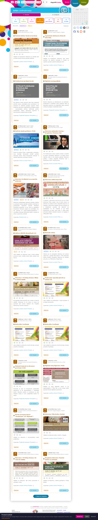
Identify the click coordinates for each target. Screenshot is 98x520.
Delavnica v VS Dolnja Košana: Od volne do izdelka (25, 458)
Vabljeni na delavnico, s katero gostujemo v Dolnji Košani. (56, 481)
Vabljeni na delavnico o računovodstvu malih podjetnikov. (26, 438)
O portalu (64, 510)
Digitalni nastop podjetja (52, 81)
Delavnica (16, 66)
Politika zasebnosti (60, 512)
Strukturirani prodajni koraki (24, 81)
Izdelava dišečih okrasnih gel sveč (25, 233)
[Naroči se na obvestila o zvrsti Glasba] (18, 19)
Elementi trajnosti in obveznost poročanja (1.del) (25, 367)
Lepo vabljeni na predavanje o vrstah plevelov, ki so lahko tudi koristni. (56, 301)
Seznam (27, 14)
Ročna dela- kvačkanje (22, 324)
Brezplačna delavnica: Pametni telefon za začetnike (54, 458)
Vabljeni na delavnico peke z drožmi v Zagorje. (54, 435)
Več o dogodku (33, 66)
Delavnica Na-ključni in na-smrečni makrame (26, 180)
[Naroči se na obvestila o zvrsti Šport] (61, 19)
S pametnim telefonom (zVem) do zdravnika (55, 36)
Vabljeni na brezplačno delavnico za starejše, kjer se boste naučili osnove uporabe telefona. (26, 57)
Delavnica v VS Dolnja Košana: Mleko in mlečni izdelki (26, 278)
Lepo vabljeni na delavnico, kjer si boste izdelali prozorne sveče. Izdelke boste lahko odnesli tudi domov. (26, 256)
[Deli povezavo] (22, 54)
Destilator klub (22, 217)
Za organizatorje (59, 510)
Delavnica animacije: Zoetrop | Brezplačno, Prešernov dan (54, 132)
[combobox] (29, 2)
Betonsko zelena (50, 232)
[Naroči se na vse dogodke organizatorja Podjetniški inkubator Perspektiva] (37, 116)
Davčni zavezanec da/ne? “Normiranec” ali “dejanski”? (24, 415)
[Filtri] (43, 2)
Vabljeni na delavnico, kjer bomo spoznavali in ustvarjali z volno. (26, 481)
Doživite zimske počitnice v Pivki (25, 131)
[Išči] (39, 2)
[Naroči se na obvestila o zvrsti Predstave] (26, 19)
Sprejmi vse (79, 516)
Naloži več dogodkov (41, 496)
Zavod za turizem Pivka (25, 160)
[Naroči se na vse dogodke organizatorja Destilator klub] (28, 217)
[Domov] (12, 2)
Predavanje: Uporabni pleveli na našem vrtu (55, 278)
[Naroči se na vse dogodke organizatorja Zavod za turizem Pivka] (32, 161)
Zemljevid (56, 14)
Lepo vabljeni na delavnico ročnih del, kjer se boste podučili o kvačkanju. (26, 346)
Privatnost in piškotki (67, 512)
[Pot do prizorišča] (17, 54)
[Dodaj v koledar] (20, 54)
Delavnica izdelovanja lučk (53, 179)
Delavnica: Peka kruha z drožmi (55, 414)
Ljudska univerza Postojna (25, 61)
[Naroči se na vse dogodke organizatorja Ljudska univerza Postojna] (33, 62)
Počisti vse (66, 25)
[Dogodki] (64, 10)
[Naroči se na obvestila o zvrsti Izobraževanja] (43, 19)
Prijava (16, 99)
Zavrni (87, 516)
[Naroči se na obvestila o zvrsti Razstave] (34, 19)
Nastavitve (93, 516)
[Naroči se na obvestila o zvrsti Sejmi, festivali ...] (52, 19)
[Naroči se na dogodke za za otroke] (69, 19)
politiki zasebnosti (6, 518)
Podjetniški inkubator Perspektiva (27, 115)
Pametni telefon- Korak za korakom (26, 36)
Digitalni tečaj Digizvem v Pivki (54, 365)
